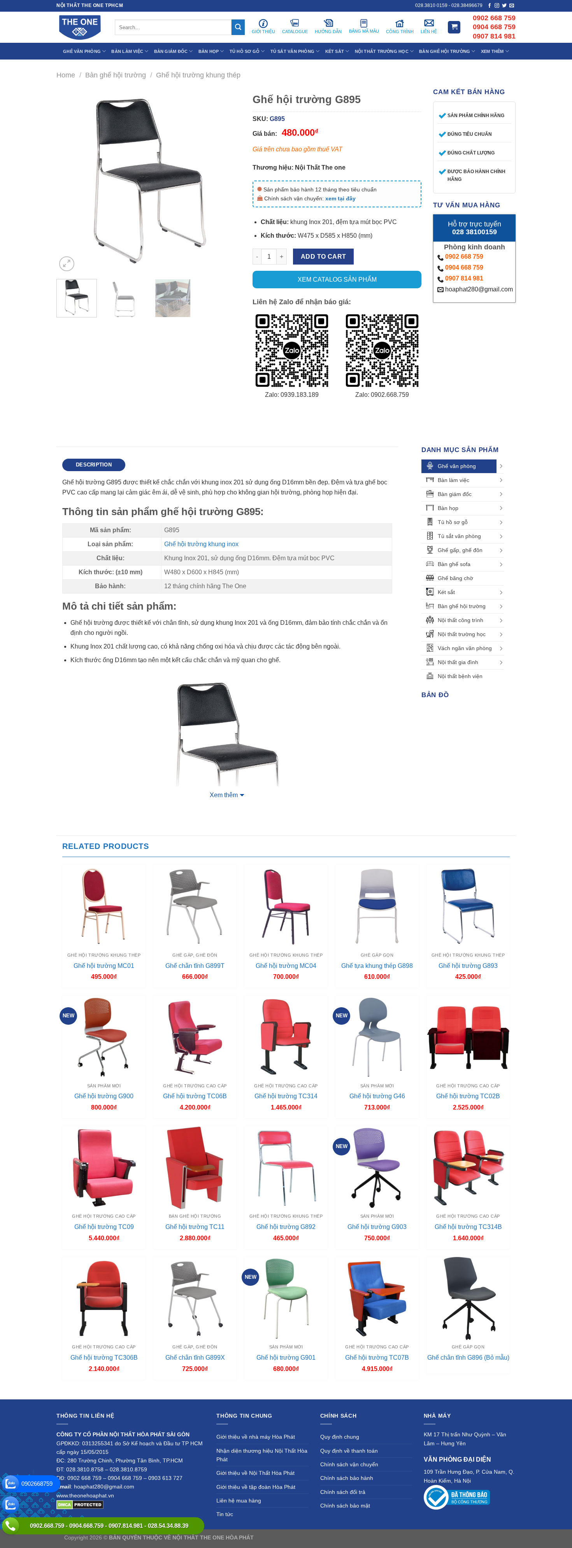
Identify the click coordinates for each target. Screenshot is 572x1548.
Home (65, 75)
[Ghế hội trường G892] (286, 1168)
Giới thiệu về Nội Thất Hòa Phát (255, 1473)
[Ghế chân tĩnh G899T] (195, 906)
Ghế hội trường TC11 (195, 1227)
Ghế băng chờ (455, 578)
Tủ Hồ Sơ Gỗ (245, 51)
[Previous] (70, 181)
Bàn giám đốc (455, 494)
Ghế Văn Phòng (82, 51)
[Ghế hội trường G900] (104, 1037)
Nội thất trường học (462, 634)
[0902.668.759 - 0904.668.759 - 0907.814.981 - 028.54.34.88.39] (10, 1525)
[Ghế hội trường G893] (468, 906)
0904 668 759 (464, 267)
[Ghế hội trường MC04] (286, 906)
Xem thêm (224, 795)
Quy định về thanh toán (349, 1451)
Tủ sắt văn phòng (459, 536)
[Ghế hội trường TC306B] (104, 1298)
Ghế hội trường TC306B (104, 1357)
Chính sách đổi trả (342, 1492)
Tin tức (224, 1514)
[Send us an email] (511, 6)
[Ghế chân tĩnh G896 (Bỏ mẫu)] (468, 1298)
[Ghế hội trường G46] (377, 1037)
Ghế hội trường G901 (286, 1357)
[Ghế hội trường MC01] (104, 906)
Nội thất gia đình (458, 662)
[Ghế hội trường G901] (286, 1298)
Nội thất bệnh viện (460, 676)
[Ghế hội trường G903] (377, 1168)
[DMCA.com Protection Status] (80, 1504)
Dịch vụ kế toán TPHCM (413, 1537)
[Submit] (238, 27)
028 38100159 (474, 232)
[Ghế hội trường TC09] (104, 1168)
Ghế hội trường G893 (468, 965)
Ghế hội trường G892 (286, 1227)
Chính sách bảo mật (345, 1505)
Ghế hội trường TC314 (286, 1096)
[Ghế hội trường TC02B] (468, 1037)
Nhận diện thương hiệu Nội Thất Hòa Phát (261, 1455)
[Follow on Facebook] (489, 6)
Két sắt (446, 592)
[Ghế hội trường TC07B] (377, 1298)
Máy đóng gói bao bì (358, 1537)
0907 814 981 (464, 278)
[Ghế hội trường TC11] (195, 1168)
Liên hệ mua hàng (238, 1500)
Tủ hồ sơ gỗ (453, 522)
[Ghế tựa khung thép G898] (377, 906)
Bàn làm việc (453, 480)
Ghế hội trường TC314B (468, 1227)
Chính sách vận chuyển (349, 1464)
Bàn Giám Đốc (171, 51)
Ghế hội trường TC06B (195, 1096)
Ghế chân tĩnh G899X (195, 1357)
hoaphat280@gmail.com (478, 289)
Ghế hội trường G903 (377, 1227)
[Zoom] (66, 264)
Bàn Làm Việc (127, 51)
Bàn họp (448, 508)
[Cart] (454, 27)
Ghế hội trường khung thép (198, 75)
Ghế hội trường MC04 (286, 965)
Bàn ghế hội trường (115, 75)
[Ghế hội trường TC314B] (468, 1168)
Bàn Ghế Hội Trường (444, 51)
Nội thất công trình (460, 620)
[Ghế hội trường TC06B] (195, 1037)
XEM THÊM (492, 51)
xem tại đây (340, 198)
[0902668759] (10, 1483)
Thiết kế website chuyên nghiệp (294, 1537)
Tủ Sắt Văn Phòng (292, 51)
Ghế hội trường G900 (103, 1096)
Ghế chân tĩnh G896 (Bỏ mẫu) (468, 1357)
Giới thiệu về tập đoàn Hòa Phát (255, 1487)
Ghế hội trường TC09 (104, 1227)
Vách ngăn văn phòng (465, 648)
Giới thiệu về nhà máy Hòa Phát (255, 1437)
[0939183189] (10, 1504)
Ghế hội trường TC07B (377, 1357)
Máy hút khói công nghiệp (476, 1537)
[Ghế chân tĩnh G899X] (195, 1298)
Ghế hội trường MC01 (104, 965)
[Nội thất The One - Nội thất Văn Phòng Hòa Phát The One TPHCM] (79, 27)
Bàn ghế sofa (454, 564)
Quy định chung (339, 1437)
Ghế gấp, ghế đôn (460, 550)
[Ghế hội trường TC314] (286, 1037)
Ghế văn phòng (457, 466)
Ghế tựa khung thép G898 (377, 965)
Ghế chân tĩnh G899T (195, 965)
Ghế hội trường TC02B (468, 1096)
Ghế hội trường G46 (377, 1096)
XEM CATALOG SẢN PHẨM (337, 279)
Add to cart (323, 256)
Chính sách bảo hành (346, 1478)
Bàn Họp (208, 51)
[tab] (93, 465)
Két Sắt (334, 51)
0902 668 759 (464, 256)
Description (94, 465)
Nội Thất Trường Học (382, 51)
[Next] (227, 181)
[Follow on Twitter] (504, 6)
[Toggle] (501, 466)
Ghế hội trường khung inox (201, 544)
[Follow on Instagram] (497, 6)
